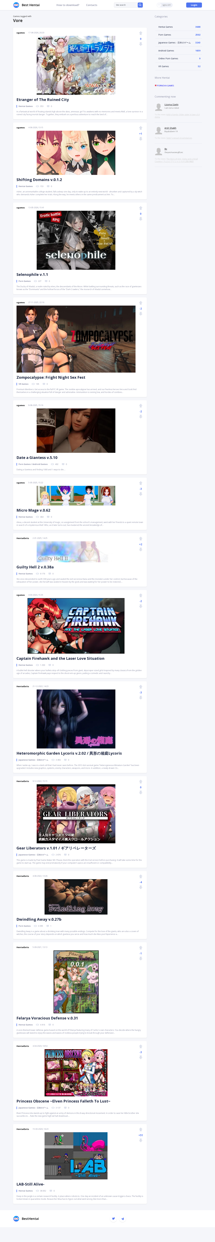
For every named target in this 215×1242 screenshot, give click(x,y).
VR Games (163, 66)
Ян (165, 148)
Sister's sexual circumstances (179, 138)
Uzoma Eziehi (171, 104)
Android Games (166, 50)
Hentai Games (165, 26)
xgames (21, 32)
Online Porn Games (168, 58)
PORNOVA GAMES (165, 85)
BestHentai (30, 1219)
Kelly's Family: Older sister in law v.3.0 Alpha (177, 115)
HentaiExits (23, 538)
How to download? (68, 5)
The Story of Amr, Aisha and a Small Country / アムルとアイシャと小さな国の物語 (176, 160)
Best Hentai (31, 5)
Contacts (91, 5)
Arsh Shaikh (170, 127)
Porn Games (164, 34)
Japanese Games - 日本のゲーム (174, 42)
